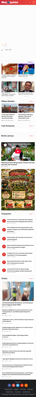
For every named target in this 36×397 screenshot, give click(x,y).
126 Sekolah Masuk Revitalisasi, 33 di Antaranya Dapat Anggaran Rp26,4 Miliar (17, 304)
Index (31, 101)
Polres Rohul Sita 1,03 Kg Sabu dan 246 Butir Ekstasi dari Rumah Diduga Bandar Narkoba (17, 366)
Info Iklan (23, 389)
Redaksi (16, 389)
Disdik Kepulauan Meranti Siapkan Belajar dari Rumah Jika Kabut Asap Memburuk (17, 344)
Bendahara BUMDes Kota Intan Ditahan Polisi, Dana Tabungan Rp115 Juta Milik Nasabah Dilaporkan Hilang (17, 311)
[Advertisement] (18, 24)
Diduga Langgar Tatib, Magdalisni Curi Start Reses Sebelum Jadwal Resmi (18, 116)
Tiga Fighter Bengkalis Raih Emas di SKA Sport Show (17, 359)
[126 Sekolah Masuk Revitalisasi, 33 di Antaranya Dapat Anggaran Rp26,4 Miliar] (18, 291)
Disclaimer (18, 392)
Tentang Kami (8, 389)
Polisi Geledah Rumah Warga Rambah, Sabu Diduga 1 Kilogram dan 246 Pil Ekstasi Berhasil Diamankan (17, 373)
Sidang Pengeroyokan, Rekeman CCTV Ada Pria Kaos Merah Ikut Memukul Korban (17, 328)
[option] (18, 112)
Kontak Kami (26, 392)
